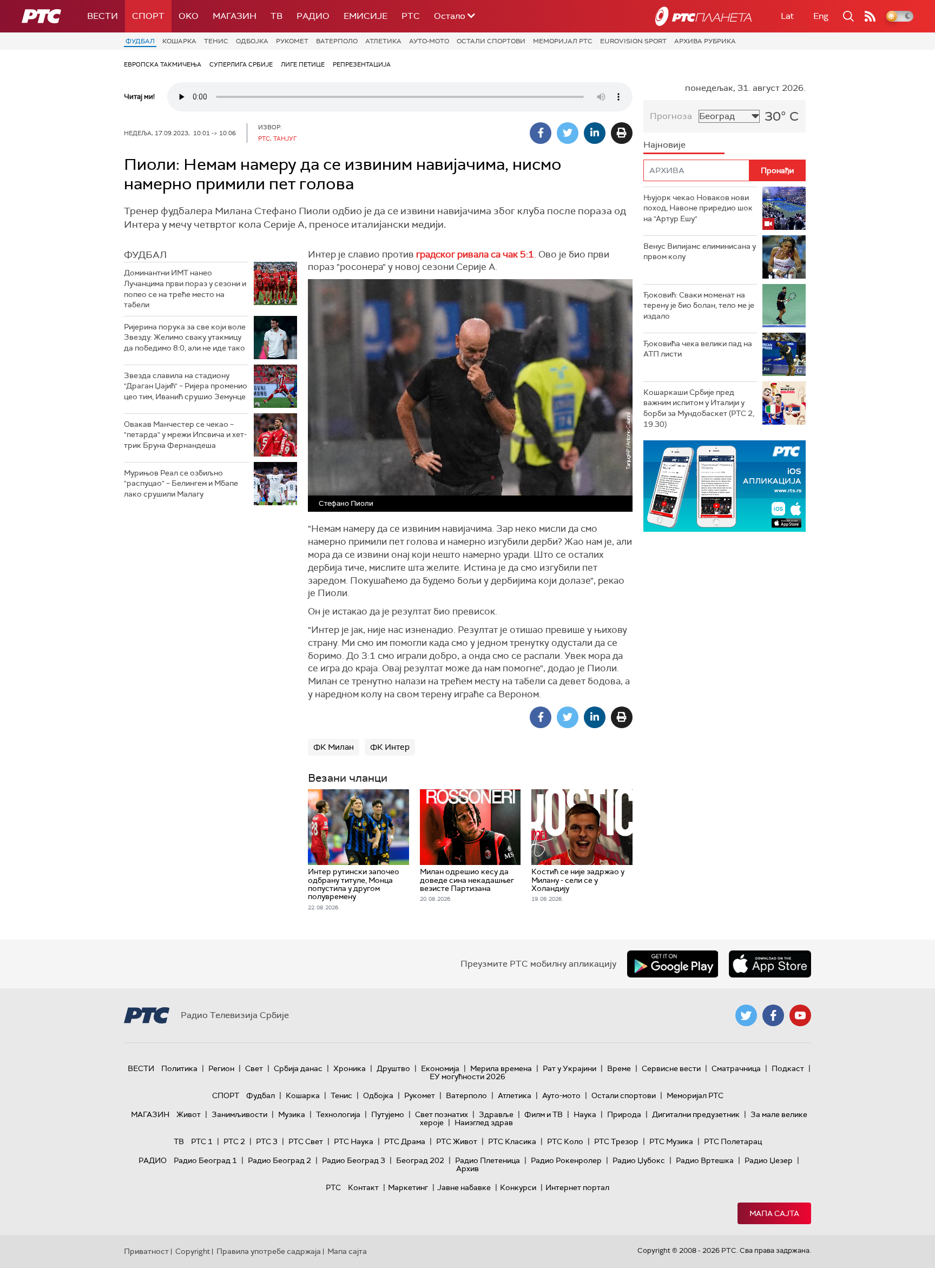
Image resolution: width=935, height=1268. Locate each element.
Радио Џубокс (639, 1160)
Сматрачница (736, 1068)
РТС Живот (456, 1141)
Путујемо (387, 1114)
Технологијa (338, 1114)
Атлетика (383, 41)
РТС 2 (234, 1141)
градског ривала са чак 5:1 (475, 254)
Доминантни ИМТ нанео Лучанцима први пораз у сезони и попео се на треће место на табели (185, 288)
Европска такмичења (162, 64)
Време (619, 1068)
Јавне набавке (464, 1187)
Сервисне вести (671, 1068)
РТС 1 (202, 1141)
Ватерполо (337, 41)
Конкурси (518, 1187)
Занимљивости (239, 1114)
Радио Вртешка (705, 1160)
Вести (102, 16)
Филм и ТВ (543, 1114)
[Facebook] (540, 133)
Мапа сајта (774, 1213)
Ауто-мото (429, 41)
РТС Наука (353, 1141)
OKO (189, 16)
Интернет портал (577, 1187)
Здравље (496, 1114)
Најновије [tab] (664, 144)
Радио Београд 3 (353, 1160)
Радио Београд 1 (205, 1160)
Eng (820, 16)
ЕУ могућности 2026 (467, 1076)
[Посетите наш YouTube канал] (800, 1015)
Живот (188, 1114)
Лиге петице (303, 64)
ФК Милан (333, 747)
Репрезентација (362, 64)
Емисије (365, 16)
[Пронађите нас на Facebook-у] (773, 1015)
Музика (291, 1114)
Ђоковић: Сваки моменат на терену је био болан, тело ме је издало (698, 305)
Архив (467, 1168)
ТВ (276, 16)
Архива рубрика (705, 41)
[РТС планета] (703, 16)
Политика (179, 1068)
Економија (440, 1068)
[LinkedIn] (594, 133)
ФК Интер (390, 747)
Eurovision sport (633, 41)
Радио (313, 16)
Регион (221, 1068)
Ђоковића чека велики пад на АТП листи (697, 349)
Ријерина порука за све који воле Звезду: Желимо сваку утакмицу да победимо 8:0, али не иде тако (185, 337)
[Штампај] (622, 133)
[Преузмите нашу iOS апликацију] (770, 964)
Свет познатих (441, 1114)
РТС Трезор (616, 1141)
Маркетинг (408, 1187)
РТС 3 (267, 1141)
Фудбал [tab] (145, 254)
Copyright (192, 1251)
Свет (254, 1068)
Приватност (146, 1251)
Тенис (216, 41)
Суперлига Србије (241, 64)
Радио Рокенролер (566, 1160)
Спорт (148, 16)
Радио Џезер (769, 1160)
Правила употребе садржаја (268, 1251)
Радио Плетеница (487, 1160)
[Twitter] (567, 133)
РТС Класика (512, 1141)
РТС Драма (404, 1141)
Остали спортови (491, 41)
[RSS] (870, 16)
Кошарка (179, 41)
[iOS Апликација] (724, 486)
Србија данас (298, 1068)
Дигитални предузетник (696, 1114)
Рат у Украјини (569, 1068)
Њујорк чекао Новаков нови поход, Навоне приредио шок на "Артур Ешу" (698, 208)
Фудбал (140, 41)
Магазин (234, 16)
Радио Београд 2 (279, 1160)
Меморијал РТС (562, 41)
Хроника (349, 1068)
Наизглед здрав (484, 1122)
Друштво (393, 1068)
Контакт (363, 1187)
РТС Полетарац (733, 1141)
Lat (787, 16)
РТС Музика (671, 1141)
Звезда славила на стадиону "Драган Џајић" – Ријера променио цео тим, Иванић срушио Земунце (185, 386)
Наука (585, 1114)
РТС (410, 16)
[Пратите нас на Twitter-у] (746, 1015)
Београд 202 (420, 1160)
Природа (624, 1114)
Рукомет (292, 41)
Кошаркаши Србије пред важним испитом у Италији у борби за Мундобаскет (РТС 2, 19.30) (698, 408)
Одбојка (252, 41)
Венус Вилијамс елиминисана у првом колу (699, 251)
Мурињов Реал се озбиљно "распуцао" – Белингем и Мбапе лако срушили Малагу (181, 483)
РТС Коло (565, 1141)
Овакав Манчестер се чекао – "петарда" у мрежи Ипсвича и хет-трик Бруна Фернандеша (185, 434)
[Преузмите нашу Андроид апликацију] (672, 964)
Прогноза (671, 116)
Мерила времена (501, 1068)
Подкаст (788, 1068)
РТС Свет (305, 1141)
